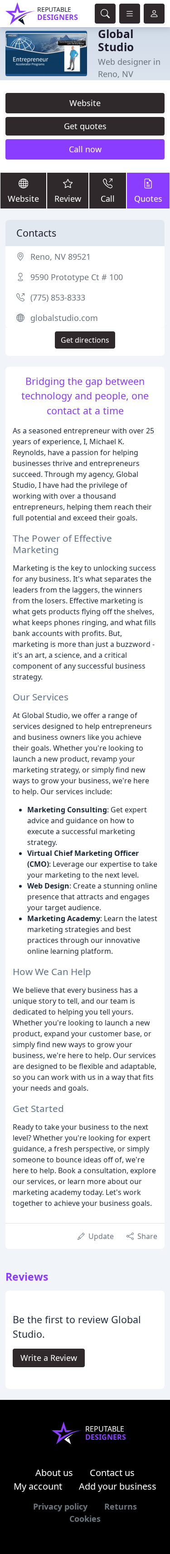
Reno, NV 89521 (60, 256)
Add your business (117, 1486)
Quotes (148, 198)
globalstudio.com (64, 317)
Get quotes (85, 126)
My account (38, 1486)
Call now (85, 149)
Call (108, 198)
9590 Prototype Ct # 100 (76, 277)
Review (67, 198)
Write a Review (48, 1357)
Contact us (112, 1473)
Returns (120, 1506)
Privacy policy (60, 1506)
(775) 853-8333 (57, 297)
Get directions (85, 340)
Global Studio (116, 40)
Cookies (85, 1518)
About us (54, 1473)
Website (85, 102)
